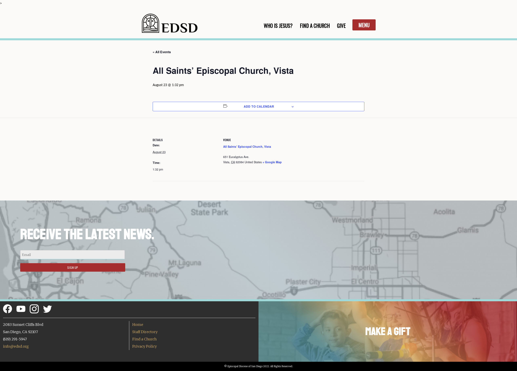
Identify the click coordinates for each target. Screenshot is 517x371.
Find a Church (144, 339)
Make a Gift (387, 331)
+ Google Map (272, 162)
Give (341, 25)
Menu (364, 24)
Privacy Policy (144, 346)
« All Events (162, 52)
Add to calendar (259, 106)
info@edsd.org (16, 346)
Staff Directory (145, 331)
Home (137, 324)
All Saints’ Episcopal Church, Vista (247, 146)
